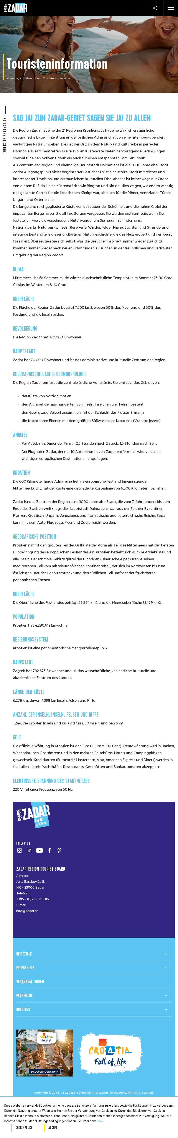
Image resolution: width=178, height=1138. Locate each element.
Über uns (23, 1009)
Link (99, 1121)
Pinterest (59, 850)
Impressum (100, 1092)
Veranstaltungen (30, 982)
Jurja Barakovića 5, (30, 881)
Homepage (14, 78)
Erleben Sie (25, 968)
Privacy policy (118, 1092)
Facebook (49, 850)
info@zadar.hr (27, 911)
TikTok (29, 850)
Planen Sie (32, 78)
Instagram (19, 850)
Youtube (39, 850)
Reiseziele (24, 954)
